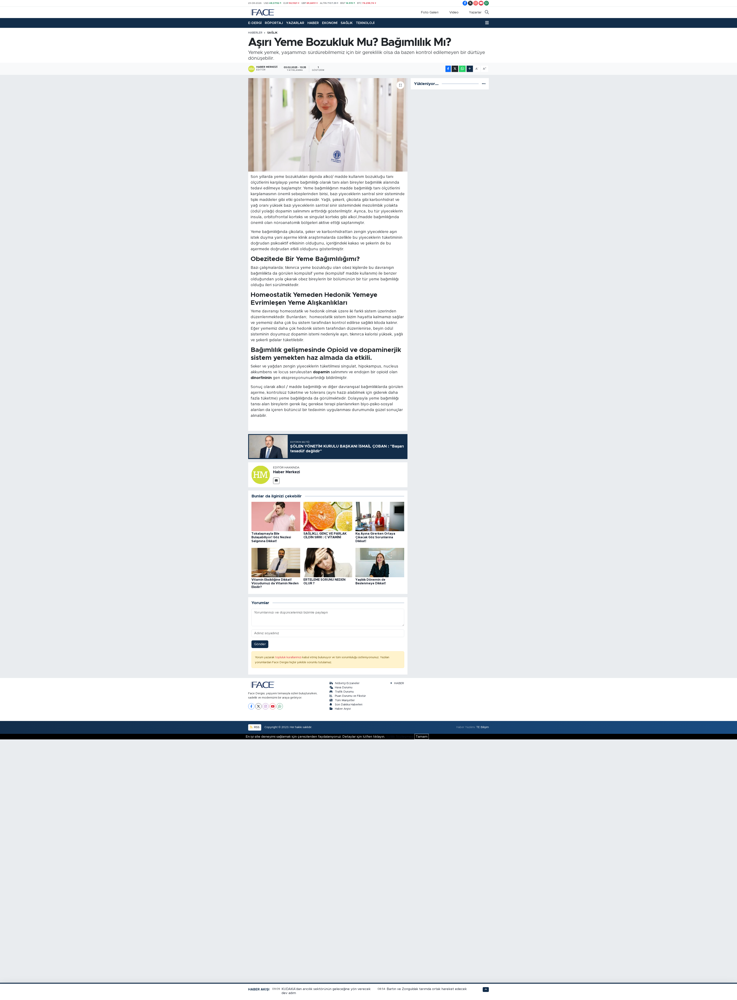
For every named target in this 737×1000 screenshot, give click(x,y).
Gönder (260, 644)
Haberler (255, 32)
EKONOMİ (329, 23)
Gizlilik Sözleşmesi (399, 736)
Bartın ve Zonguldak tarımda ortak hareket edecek (427, 989)
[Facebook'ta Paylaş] (448, 69)
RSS (256, 727)
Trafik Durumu (344, 691)
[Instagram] (265, 706)
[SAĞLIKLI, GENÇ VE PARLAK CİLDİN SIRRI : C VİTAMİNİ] (327, 516)
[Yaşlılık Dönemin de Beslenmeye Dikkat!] (379, 562)
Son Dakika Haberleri (348, 704)
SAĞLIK (347, 23)
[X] (258, 706)
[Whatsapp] (280, 706)
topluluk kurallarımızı (288, 657)
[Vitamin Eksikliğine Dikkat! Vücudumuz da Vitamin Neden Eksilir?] (275, 562)
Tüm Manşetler (345, 700)
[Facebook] (251, 706)
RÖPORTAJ (274, 23)
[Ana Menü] (487, 23)
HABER (313, 23)
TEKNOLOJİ (365, 23)
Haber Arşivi (343, 708)
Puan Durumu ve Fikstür (350, 695)
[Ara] (487, 12)
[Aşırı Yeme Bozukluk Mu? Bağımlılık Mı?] (328, 125)
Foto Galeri (429, 12)
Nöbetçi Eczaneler (347, 683)
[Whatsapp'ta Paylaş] (462, 69)
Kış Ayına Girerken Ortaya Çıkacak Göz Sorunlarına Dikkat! (375, 537)
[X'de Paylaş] (455, 69)
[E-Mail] (276, 481)
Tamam (421, 736)
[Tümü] (484, 83)
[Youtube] (272, 706)
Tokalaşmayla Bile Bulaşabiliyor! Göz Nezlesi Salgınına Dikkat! (271, 537)
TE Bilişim (482, 727)
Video (454, 12)
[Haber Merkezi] (260, 474)
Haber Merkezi (286, 472)
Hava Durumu (343, 687)
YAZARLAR (295, 23)
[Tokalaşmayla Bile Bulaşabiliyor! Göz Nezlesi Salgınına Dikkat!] (275, 516)
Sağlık (272, 32)
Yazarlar (475, 12)
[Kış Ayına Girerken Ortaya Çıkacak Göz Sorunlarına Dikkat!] (379, 516)
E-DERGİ (255, 23)
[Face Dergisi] (262, 12)
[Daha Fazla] (470, 69)
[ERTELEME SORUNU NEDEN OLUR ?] (327, 562)
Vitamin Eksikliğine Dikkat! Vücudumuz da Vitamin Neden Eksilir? (275, 583)
